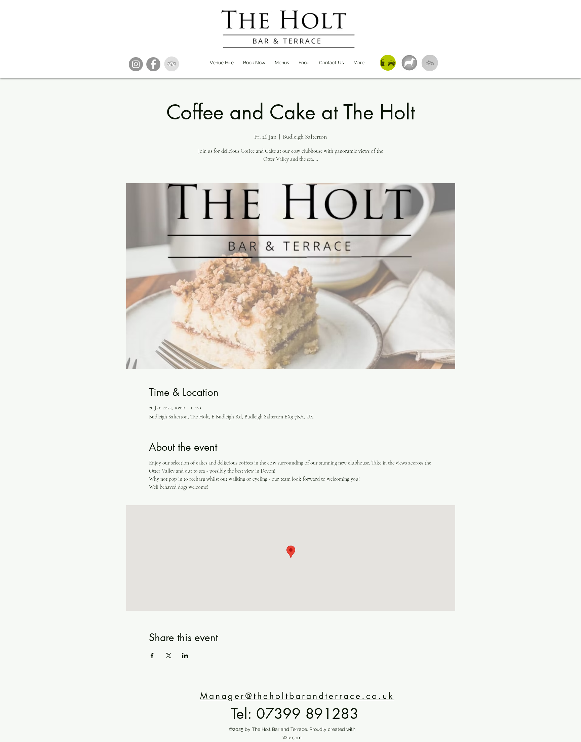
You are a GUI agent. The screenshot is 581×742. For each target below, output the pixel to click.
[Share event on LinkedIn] (185, 655)
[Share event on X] (168, 655)
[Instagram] (136, 64)
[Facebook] (153, 64)
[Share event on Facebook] (152, 655)
